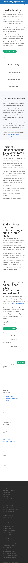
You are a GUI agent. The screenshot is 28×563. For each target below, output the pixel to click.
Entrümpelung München (8, 524)
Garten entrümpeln (7, 494)
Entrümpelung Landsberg (8, 519)
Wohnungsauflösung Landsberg (9, 557)
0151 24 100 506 (9, 396)
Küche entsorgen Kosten (8, 505)
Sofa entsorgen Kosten (8, 507)
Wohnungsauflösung (7, 19)
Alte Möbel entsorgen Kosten (9, 511)
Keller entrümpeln (6, 496)
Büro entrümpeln (6, 500)
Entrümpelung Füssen (7, 517)
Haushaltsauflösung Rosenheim (9, 545)
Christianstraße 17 (7, 422)
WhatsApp (8, 400)
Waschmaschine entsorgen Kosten (10, 509)
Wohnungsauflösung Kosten (9, 549)
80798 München (6, 432)
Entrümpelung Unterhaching (9, 530)
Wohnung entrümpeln (7, 488)
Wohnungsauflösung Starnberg (9, 553)
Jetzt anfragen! (9, 51)
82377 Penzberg (6, 424)
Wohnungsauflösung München (9, 551)
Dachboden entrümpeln (8, 503)
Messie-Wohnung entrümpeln (9, 490)
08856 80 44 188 (8, 1)
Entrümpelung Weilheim (8, 532)
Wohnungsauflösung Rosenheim (10, 555)
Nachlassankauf (6, 485)
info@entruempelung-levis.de (12, 398)
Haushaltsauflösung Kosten (8, 538)
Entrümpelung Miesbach (8, 522)
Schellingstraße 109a (7, 431)
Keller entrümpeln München (8, 498)
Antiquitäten (5, 483)
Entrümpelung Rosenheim (8, 526)
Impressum (5, 562)
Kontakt (21, 362)
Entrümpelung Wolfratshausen (9, 534)
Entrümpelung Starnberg (8, 528)
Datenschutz (11, 562)
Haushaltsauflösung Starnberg (9, 543)
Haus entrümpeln (6, 492)
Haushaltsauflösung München (9, 540)
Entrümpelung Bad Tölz (8, 515)
